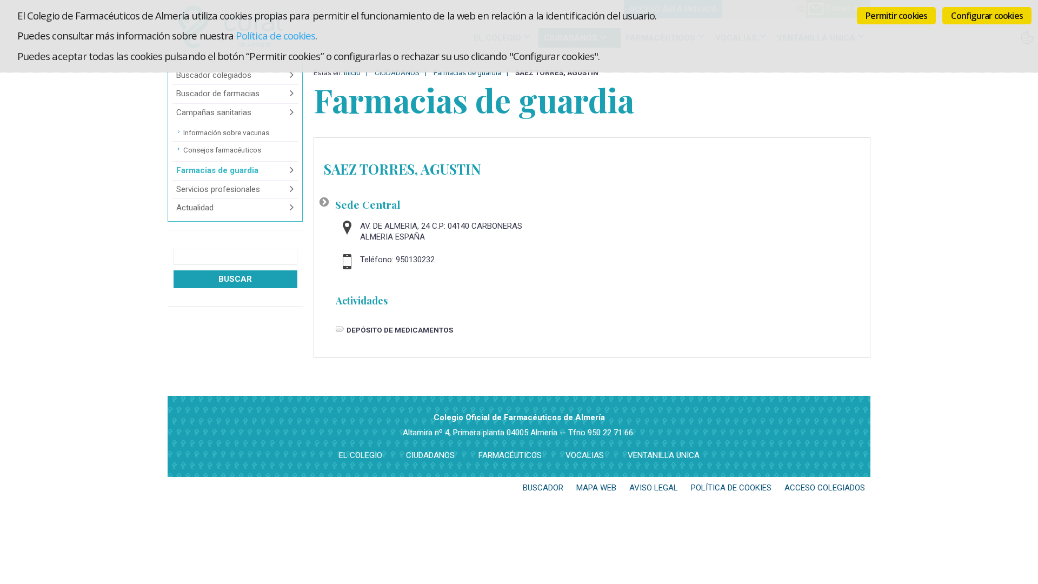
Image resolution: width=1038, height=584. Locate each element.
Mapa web (596, 488)
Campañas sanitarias (213, 112)
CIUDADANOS (430, 455)
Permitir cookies (896, 16)
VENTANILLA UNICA (664, 455)
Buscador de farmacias (218, 93)
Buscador (543, 488)
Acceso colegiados (824, 488)
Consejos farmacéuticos (222, 149)
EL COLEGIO (360, 455)
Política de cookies (275, 35)
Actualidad (195, 208)
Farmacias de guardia (217, 170)
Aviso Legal (653, 488)
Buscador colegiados (213, 75)
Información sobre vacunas (226, 132)
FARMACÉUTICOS (510, 455)
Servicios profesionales (218, 189)
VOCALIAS (584, 455)
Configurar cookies (987, 16)
